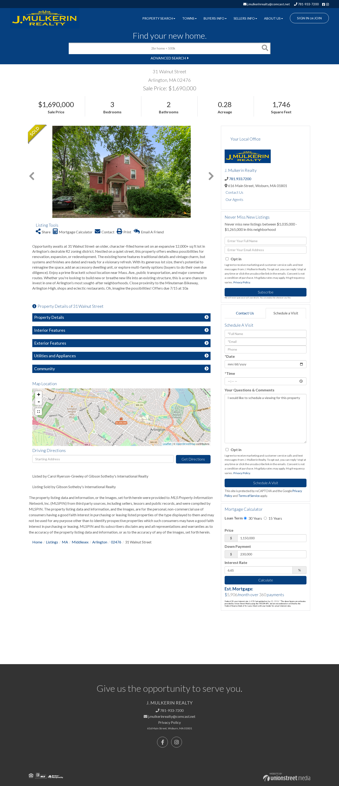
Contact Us (234, 192)
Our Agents (234, 199)
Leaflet (167, 443)
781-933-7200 (308, 4)
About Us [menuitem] (272, 18)
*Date (230, 356)
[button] (265, 48)
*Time (230, 373)
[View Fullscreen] (38, 411)
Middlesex (80, 542)
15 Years (275, 518)
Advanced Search (168, 58)
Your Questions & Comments (249, 390)
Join (318, 18)
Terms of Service (249, 496)
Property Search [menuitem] (157, 18)
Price (229, 530)
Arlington (99, 542)
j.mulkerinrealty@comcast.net (268, 4)
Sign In (303, 18)
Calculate (265, 580)
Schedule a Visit (286, 313)
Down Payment (238, 546)
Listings (52, 542)
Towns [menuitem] (188, 18)
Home (37, 542)
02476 (116, 542)
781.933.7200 (240, 178)
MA (65, 542)
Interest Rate (236, 562)
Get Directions (193, 459)
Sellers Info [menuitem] (244, 18)
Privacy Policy (241, 282)
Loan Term (234, 518)
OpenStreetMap (185, 443)
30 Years (255, 518)
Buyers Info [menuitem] (214, 18)
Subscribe (266, 292)
